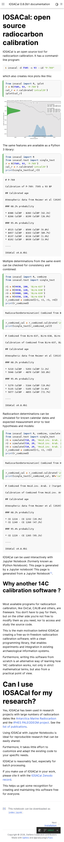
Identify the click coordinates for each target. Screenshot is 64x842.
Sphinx (25, 837)
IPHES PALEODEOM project (31, 722)
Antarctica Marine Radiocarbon (36, 718)
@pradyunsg (40, 837)
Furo (50, 837)
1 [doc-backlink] (4, 808)
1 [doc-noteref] (51, 573)
